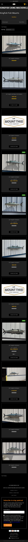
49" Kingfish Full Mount (14, 345)
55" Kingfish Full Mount (14, 429)
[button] (14, 22)
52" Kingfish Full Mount (14, 388)
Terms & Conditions (14, 492)
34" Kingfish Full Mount (14, 177)
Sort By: (3, 29)
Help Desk (14, 495)
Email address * (7, 509)
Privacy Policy (14, 490)
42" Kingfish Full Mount (14, 262)
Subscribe (8, 525)
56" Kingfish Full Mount (14, 465)
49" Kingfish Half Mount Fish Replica (14, 94)
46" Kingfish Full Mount (14, 58)
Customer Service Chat (14, 485)
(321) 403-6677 (15, 1)
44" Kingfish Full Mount (14, 304)
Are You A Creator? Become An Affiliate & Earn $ (14, 487)
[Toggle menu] (3, 4)
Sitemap (23, 540)
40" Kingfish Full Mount (14, 219)
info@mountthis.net (14, 538)
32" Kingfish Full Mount (14, 135)
